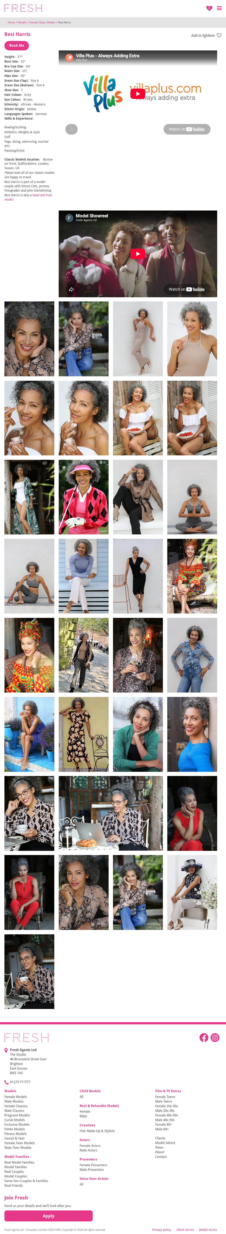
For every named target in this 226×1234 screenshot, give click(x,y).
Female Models (15, 1097)
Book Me (16, 45)
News (159, 1147)
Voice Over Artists (94, 1179)
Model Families (16, 1157)
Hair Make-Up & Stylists (97, 1131)
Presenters (88, 1159)
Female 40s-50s (166, 1115)
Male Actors (88, 1150)
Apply (48, 1216)
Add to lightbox (203, 35)
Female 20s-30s (166, 1106)
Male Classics (14, 1111)
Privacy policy (161, 1230)
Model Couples (15, 1176)
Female (85, 1112)
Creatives (87, 1125)
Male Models (14, 1101)
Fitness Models (15, 1134)
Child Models (90, 1091)
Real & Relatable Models (99, 1106)
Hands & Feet (14, 1138)
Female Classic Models (42, 22)
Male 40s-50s (165, 1120)
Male (83, 1116)
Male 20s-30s (165, 1111)
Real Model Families (19, 1162)
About (159, 1152)
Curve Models (14, 1120)
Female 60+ (163, 1125)
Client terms (185, 1230)
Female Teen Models (19, 1143)
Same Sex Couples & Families (26, 1181)
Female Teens (165, 1097)
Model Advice (165, 1143)
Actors (85, 1140)
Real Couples (14, 1172)
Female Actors (90, 1146)
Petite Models (14, 1129)
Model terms (208, 1230)
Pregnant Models (17, 1115)
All (81, 1097)
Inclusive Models (17, 1125)
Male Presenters (92, 1170)
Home (11, 22)
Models (22, 22)
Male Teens (163, 1101)
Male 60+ (162, 1129)
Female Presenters (93, 1165)
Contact (161, 1157)
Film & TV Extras (168, 1091)
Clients (160, 1138)
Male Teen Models (18, 1148)
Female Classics (16, 1106)
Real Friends (13, 1186)
